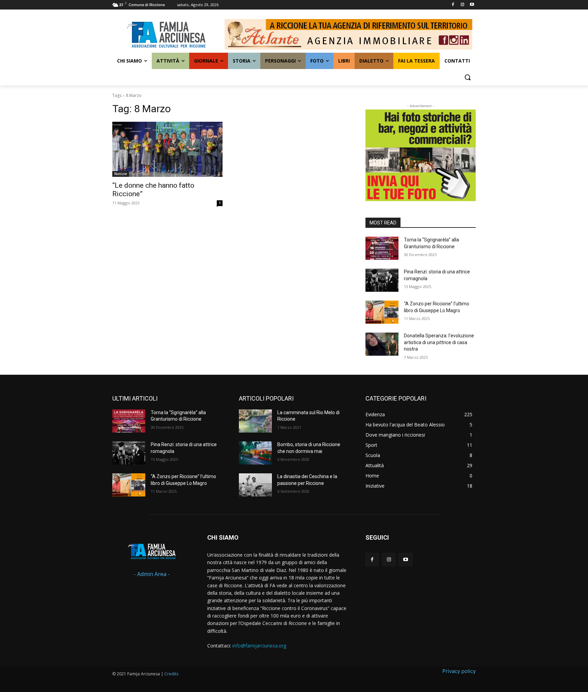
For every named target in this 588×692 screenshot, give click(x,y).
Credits (171, 674)
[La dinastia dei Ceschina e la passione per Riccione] (255, 484)
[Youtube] (472, 5)
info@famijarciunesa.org (259, 645)
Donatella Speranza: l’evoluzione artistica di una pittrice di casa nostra (439, 342)
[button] (467, 77)
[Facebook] (453, 5)
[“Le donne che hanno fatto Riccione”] (167, 149)
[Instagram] (462, 5)
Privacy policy (459, 671)
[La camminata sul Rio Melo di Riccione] (255, 421)
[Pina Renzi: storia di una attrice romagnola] (381, 280)
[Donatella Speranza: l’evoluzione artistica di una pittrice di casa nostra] (381, 344)
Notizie (120, 173)
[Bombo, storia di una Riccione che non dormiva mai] (255, 453)
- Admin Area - (152, 574)
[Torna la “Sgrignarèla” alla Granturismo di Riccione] (381, 248)
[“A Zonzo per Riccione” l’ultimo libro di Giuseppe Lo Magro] (381, 312)
